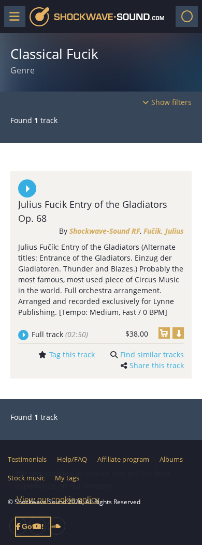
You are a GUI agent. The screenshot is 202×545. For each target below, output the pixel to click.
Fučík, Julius (163, 231)
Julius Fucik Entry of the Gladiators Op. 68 (92, 211)
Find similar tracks (152, 354)
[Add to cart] (164, 333)
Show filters (171, 102)
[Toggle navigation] (187, 16)
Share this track (156, 365)
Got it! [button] (33, 526)
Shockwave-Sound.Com (97, 16)
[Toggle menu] (14, 16)
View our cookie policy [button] (58, 499)
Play (27, 188)
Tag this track (72, 354)
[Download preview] (178, 333)
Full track (60, 334)
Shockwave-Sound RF (104, 231)
